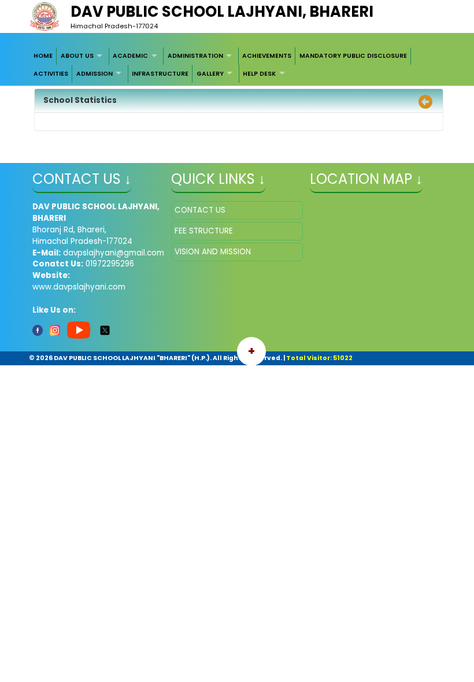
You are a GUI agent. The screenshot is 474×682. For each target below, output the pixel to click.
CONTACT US (200, 210)
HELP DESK (259, 73)
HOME (43, 55)
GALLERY (210, 73)
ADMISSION (94, 73)
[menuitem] (43, 56)
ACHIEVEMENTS (266, 55)
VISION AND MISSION (213, 251)
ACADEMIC (130, 55)
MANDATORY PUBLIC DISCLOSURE (353, 55)
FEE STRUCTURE (204, 230)
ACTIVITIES (51, 73)
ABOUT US (77, 55)
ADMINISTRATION (195, 55)
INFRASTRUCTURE (160, 73)
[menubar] (237, 65)
